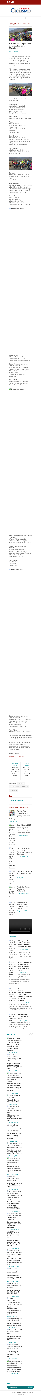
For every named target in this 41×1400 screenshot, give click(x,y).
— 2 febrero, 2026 (12, 1156)
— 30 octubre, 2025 (13, 1248)
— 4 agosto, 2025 (12, 1316)
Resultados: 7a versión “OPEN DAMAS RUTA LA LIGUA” (24, 905)
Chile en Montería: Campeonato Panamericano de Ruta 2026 (14, 1117)
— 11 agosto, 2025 (13, 1296)
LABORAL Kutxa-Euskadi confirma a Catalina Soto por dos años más (14, 1243)
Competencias (17, 22)
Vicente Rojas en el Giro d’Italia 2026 (24, 1016)
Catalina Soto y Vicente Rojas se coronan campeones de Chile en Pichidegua (19, 815)
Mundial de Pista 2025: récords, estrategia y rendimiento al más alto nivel (14, 1261)
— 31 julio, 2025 (12, 1327)
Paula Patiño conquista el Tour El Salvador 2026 (14, 1184)
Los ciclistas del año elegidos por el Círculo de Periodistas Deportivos (24, 851)
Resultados (14, 790)
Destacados (24, 22)
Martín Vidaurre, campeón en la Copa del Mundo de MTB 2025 (13, 1353)
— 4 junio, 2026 (12, 1071)
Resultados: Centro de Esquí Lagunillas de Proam (26, 771)
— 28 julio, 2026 (12, 1052)
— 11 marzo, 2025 (12, 1373)
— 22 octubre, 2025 (13, 1281)
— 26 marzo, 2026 (12, 1122)
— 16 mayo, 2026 (12, 1093)
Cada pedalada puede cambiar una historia (14, 1324)
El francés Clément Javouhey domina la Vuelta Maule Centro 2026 (14, 1169)
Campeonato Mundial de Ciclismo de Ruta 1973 (24, 873)
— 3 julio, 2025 (11, 1342)
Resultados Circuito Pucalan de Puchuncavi (23, 889)
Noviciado (25, 786)
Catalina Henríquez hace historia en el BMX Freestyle (13, 1292)
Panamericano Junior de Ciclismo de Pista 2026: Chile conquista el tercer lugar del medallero (25, 994)
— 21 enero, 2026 (12, 1189)
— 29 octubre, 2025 (13, 1266)
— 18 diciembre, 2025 (13, 1230)
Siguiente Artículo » (26, 764)
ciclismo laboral (15, 786)
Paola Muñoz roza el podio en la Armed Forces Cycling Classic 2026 (25, 966)
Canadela (21, 783)
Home (10, 22)
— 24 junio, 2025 (12, 1359)
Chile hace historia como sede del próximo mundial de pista (14, 1277)
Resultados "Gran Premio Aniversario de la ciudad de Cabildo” (15, 771)
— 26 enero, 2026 (12, 1174)
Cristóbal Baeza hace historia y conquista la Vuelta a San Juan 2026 (14, 1151)
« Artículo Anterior (15, 764)
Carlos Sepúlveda (17, 800)
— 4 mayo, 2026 (12, 1104)
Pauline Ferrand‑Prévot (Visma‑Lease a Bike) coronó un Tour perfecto (14, 1310)
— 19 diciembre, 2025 (13, 1211)
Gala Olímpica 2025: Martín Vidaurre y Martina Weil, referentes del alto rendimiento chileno (24, 829)
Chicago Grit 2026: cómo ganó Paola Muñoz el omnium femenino (24, 943)
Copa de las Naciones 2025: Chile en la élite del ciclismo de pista (14, 1369)
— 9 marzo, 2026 (12, 1141)
